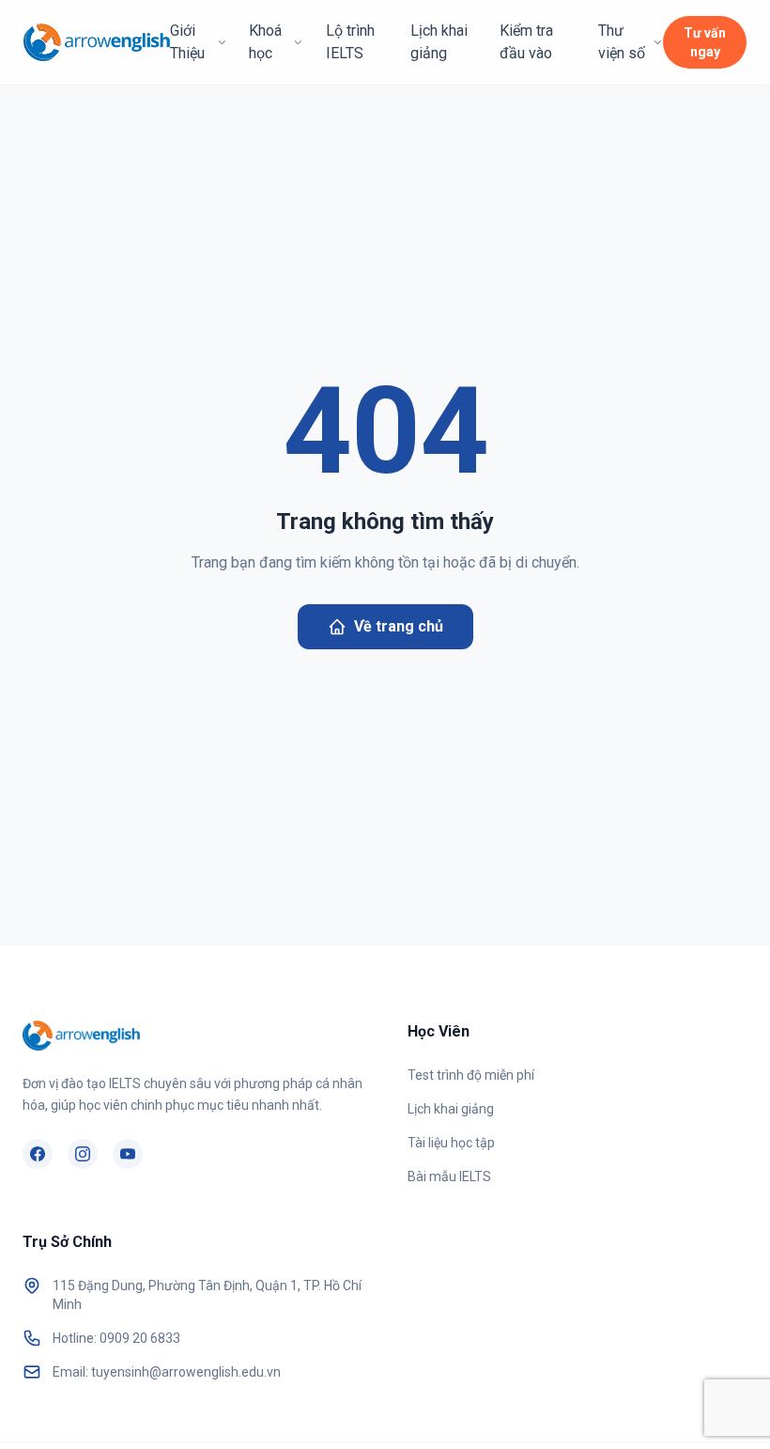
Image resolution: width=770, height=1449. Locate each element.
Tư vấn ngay (705, 42)
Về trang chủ (398, 626)
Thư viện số (621, 42)
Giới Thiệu (187, 42)
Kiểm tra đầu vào (526, 42)
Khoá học (265, 42)
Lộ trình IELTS (350, 42)
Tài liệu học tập (451, 1142)
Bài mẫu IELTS (449, 1176)
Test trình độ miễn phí (471, 1075)
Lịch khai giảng (439, 42)
